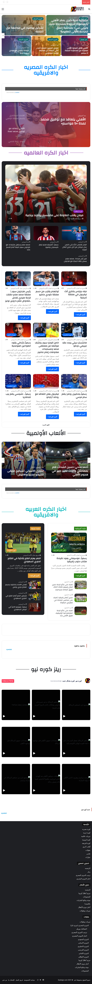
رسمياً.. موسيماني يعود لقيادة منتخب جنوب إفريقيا (72, 560)
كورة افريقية (86, 843)
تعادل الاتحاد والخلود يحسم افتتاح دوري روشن (16, 586)
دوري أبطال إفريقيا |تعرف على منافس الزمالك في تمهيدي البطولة (63, 600)
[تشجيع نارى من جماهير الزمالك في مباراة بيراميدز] (16, 779)
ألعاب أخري (86, 847)
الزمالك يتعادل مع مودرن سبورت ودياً (19, 52)
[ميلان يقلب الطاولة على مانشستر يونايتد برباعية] (46, 194)
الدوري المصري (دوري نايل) (79, 925)
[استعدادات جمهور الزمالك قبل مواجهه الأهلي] (16, 742)
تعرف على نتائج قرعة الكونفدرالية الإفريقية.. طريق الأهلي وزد (64, 613)
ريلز (89, 872)
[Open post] (16, 705)
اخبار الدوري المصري (83, 879)
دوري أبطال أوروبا (84, 893)
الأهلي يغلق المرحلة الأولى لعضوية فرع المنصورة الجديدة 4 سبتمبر (60, 2)
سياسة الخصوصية (29, 980)
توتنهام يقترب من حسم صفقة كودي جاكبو (47, 293)
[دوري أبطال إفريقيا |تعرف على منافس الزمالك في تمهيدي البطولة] (80, 598)
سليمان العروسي (52, 339)
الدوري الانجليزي (83, 946)
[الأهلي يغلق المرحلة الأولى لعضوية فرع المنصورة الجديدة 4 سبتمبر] (75, 46)
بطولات (87, 850)
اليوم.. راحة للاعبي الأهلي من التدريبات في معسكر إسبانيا (64, 121)
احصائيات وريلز (81, 929)
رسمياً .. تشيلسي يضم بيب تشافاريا (18, 395)
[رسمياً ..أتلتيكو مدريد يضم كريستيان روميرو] (46, 233)
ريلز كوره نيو (46, 669)
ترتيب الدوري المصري (83, 875)
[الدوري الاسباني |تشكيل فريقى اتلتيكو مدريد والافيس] (24, 460)
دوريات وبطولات (85, 911)
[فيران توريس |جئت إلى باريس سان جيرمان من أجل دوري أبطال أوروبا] (74, 233)
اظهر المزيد (46, 425)
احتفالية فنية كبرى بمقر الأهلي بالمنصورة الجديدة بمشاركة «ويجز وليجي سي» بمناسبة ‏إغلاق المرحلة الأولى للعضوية (68, 26)
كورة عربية (86, 833)
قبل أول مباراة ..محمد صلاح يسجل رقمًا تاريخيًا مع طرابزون (75, 260)
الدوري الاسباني (83, 943)
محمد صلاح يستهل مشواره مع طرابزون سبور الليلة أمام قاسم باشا (18, 247)
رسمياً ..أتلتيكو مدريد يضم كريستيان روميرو (48, 246)
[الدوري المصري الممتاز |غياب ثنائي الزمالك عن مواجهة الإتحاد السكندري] (46, 46)
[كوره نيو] (77, 9)
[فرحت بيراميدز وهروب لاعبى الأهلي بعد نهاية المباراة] (76, 779)
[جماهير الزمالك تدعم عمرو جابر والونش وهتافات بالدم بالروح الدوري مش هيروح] (46, 705)
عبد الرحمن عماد (24, 288)
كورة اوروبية (86, 840)
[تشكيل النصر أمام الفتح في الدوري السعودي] (34, 596)
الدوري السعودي (83, 939)
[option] (46, 35)
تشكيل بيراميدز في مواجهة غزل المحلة (25, 29)
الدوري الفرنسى (83, 950)
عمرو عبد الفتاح (80, 288)
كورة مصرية (86, 829)
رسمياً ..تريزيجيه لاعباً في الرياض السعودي (17, 608)
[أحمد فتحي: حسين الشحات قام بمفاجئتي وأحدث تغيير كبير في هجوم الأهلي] (68, 460)
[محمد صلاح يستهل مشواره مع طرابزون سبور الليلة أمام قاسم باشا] (17, 233)
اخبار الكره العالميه (46, 153)
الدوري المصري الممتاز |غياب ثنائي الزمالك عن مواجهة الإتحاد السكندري (47, 50)
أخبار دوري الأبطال (84, 907)
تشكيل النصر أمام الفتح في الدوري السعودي (16, 597)
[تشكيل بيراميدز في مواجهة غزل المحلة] (24, 25)
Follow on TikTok (8, 681)
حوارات (87, 857)
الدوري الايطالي (83, 957)
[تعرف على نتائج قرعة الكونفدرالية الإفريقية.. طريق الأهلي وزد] (80, 611)
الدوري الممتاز (37, 19)
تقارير (88, 854)
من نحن (4, 980)
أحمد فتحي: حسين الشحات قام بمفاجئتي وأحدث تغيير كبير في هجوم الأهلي (70, 471)
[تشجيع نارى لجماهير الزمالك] (76, 705)
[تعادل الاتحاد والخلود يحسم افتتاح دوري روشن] (34, 585)
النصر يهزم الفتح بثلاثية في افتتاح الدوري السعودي (24, 560)
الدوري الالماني (84, 953)
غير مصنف (83, 39)
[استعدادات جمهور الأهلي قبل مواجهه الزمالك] (46, 742)
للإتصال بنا (11, 980)
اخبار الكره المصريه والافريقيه (46, 70)
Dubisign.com (62, 980)
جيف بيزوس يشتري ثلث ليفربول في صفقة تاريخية (75, 294)
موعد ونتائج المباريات (83, 900)
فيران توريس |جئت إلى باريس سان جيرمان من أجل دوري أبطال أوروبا (74, 247)
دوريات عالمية (85, 836)
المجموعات (86, 897)
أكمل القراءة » (80, 314)
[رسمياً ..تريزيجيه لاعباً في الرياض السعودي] (34, 607)
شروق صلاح (78, 218)
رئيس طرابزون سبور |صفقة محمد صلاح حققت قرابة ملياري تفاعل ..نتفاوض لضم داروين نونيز (18, 296)
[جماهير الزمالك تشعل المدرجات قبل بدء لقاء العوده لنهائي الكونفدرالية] (76, 742)
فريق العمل (19, 980)
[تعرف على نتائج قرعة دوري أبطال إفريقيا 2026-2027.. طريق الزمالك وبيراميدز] (80, 585)
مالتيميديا (87, 904)
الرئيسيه (87, 868)
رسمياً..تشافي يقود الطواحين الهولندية (21, 344)
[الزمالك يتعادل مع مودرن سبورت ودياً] (16, 46)
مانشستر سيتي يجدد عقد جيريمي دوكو (74, 344)
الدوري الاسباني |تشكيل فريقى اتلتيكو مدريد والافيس (25, 472)
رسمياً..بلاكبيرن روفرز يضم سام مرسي (74, 395)
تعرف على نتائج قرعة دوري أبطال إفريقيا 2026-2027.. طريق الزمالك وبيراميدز (62, 587)
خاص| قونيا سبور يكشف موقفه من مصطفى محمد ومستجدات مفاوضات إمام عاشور (47, 347)
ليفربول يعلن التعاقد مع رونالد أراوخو (47, 395)
